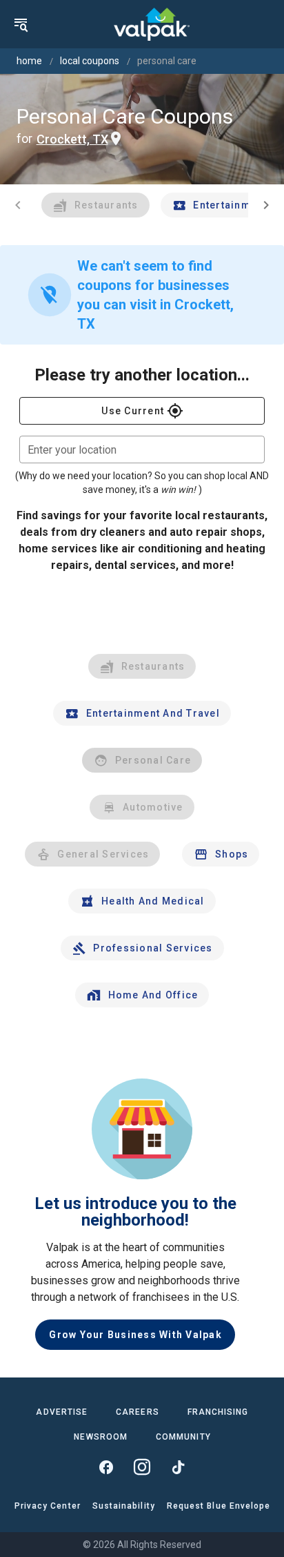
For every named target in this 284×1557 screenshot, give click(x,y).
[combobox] (142, 449)
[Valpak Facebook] (106, 1467)
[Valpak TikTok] (177, 1467)
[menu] (20, 24)
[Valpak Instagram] (142, 1467)
